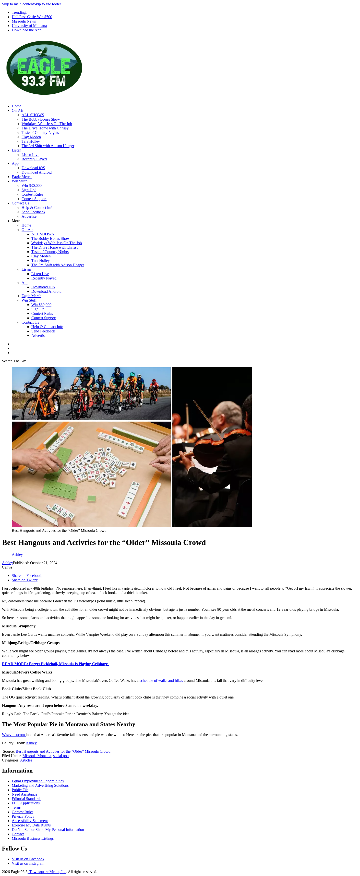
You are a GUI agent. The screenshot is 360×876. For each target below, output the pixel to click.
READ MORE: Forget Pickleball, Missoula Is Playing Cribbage (55, 664)
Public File (20, 790)
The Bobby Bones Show (41, 119)
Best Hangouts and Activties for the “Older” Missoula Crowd (63, 751)
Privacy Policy (23, 816)
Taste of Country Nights (40, 132)
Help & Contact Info (37, 207)
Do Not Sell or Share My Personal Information (48, 829)
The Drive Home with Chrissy (45, 128)
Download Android (37, 172)
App (15, 163)
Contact (18, 834)
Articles (26, 760)
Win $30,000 (32, 185)
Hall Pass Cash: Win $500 (32, 17)
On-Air (17, 110)
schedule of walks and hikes (161, 680)
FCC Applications (26, 803)
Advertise (29, 216)
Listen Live (30, 154)
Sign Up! (29, 190)
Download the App (26, 30)
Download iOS (33, 168)
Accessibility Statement (30, 821)
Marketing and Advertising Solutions (40, 785)
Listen (16, 150)
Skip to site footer (47, 4)
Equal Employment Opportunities (38, 781)
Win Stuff (19, 181)
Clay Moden (31, 137)
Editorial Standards (26, 799)
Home (16, 106)
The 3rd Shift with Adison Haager (48, 146)
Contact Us (20, 203)
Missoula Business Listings (33, 838)
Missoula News (24, 21)
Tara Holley (31, 141)
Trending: (19, 12)
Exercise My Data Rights (31, 825)
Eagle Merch (22, 177)
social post (61, 756)
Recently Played (34, 159)
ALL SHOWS (33, 115)
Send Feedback (33, 212)
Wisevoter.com (14, 735)
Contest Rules (32, 194)
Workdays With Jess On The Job (47, 124)
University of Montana (29, 26)
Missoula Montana (37, 756)
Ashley (7, 563)
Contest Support (34, 199)
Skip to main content (18, 4)
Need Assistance (24, 794)
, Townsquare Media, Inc (46, 872)
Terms (16, 807)
